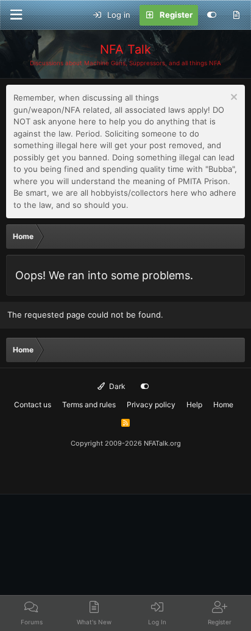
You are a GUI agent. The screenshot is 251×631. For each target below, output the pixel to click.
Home (223, 404)
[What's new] (236, 15)
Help (194, 404)
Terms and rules (89, 404)
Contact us (32, 404)
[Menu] (15, 15)
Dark (116, 386)
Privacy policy (151, 404)
